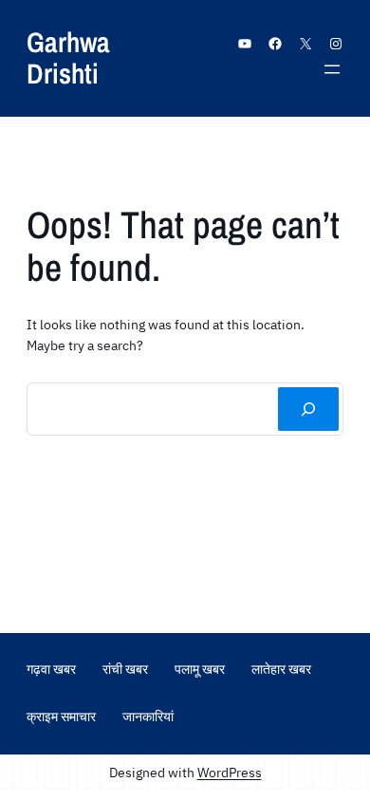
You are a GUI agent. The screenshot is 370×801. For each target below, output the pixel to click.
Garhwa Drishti (68, 57)
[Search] (308, 409)
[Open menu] (332, 69)
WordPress (229, 772)
